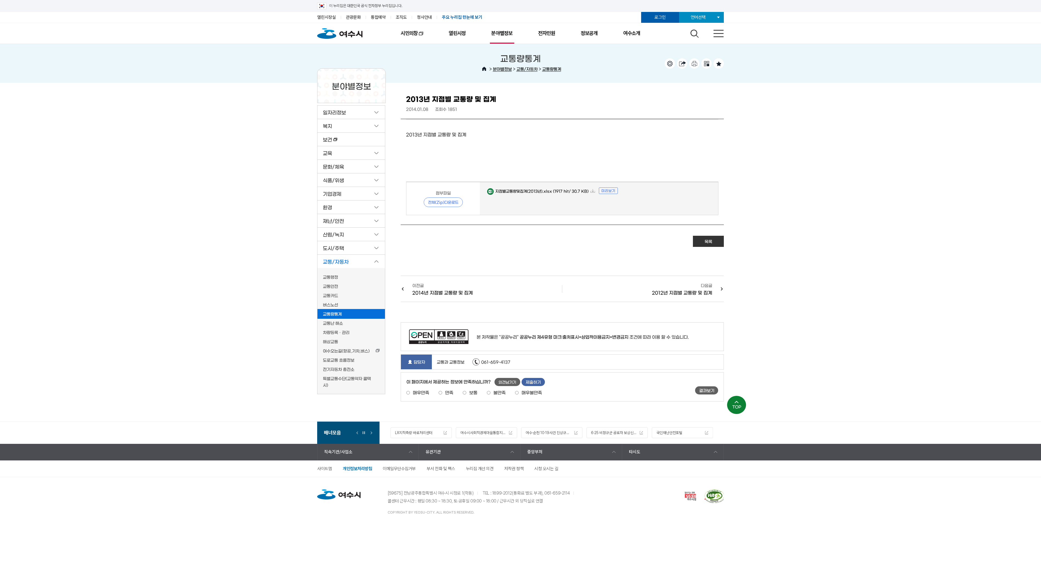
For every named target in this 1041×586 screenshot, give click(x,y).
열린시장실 (326, 17)
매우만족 (421, 392)
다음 (370, 432)
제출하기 (533, 382)
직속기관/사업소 (338, 451)
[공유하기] (682, 63)
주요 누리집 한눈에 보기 (462, 17)
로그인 (660, 17)
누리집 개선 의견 (480, 468)
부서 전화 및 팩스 (441, 468)
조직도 (401, 17)
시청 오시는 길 (546, 468)
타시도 (634, 451)
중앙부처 (534, 451)
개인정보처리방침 (357, 468)
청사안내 (424, 17)
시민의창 (403, 37)
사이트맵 (324, 468)
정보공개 (589, 33)
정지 (363, 432)
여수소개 (631, 33)
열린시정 (457, 33)
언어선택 (698, 17)
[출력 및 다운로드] (694, 63)
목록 (708, 241)
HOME (484, 69)
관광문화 (353, 17)
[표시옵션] (670, 63)
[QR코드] (706, 63)
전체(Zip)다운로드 (443, 202)
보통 (473, 392)
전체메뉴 (714, 32)
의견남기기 (507, 382)
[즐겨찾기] (719, 63)
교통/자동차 (527, 69)
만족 (449, 392)
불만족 (499, 392)
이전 (357, 432)
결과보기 (706, 390)
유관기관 (433, 451)
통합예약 (378, 17)
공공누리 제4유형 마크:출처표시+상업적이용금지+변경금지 (574, 337)
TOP (736, 407)
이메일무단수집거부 (399, 468)
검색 (694, 32)
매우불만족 (532, 392)
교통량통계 (551, 69)
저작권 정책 (513, 468)
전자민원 (546, 33)
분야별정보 (502, 33)
